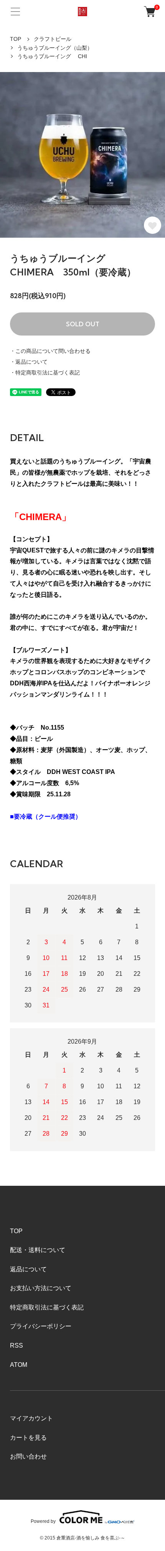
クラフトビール (52, 39)
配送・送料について (37, 1250)
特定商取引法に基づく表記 (47, 1307)
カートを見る (28, 1437)
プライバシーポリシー (40, 1326)
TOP (15, 39)
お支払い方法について (40, 1288)
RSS (16, 1345)
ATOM (18, 1364)
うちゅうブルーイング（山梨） (54, 48)
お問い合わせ (28, 1456)
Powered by (43, 1521)
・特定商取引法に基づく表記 (45, 372)
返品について (28, 1269)
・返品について (29, 362)
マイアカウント (31, 1418)
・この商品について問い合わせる (50, 351)
